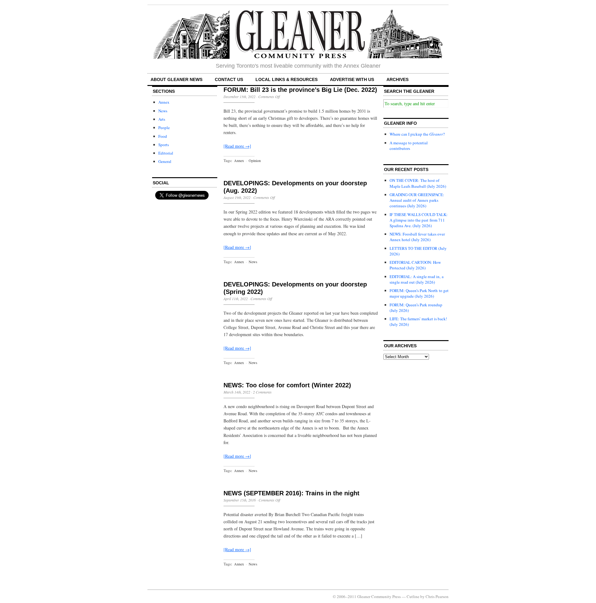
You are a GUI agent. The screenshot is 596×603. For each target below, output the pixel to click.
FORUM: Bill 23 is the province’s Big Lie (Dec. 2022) (300, 89)
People (164, 127)
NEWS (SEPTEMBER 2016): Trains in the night (291, 493)
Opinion (255, 160)
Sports (163, 144)
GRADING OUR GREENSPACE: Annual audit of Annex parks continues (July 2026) (417, 200)
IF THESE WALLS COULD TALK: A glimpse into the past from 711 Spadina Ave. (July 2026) (419, 220)
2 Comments (262, 391)
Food (162, 136)
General (164, 161)
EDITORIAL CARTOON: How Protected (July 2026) (415, 265)
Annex (163, 102)
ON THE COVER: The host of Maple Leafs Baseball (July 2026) (418, 183)
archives (397, 79)
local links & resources (286, 79)
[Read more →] (237, 146)
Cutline (413, 596)
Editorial (165, 153)
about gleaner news (176, 79)
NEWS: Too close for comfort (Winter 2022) (287, 385)
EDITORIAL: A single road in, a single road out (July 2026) (417, 279)
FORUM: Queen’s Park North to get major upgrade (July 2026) (419, 293)
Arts (161, 119)
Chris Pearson (437, 596)
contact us (229, 79)
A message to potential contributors (409, 145)
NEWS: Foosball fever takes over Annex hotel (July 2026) (417, 236)
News (162, 111)
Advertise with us (352, 79)
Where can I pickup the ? (417, 134)
